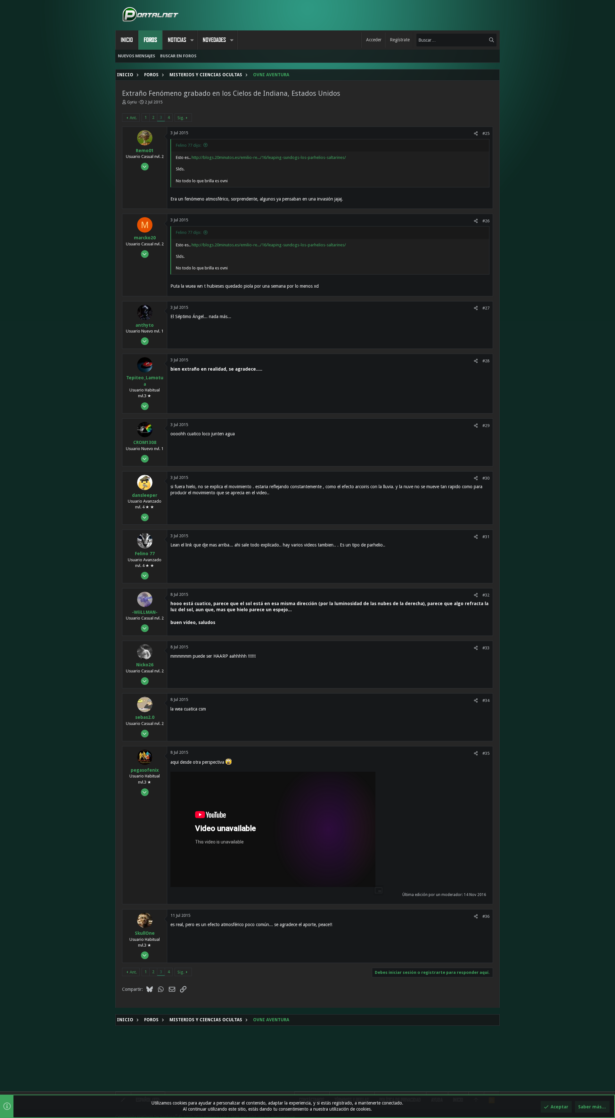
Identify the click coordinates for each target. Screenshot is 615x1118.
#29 (485, 425)
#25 (485, 133)
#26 (485, 220)
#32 (485, 595)
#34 (485, 700)
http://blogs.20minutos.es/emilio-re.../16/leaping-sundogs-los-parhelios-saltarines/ (269, 157)
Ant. (133, 117)
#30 (485, 478)
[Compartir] (476, 133)
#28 (485, 360)
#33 (485, 647)
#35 (485, 753)
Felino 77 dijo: (188, 145)
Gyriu (132, 102)
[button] (192, 40)
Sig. (180, 117)
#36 (485, 916)
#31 (485, 536)
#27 (485, 308)
